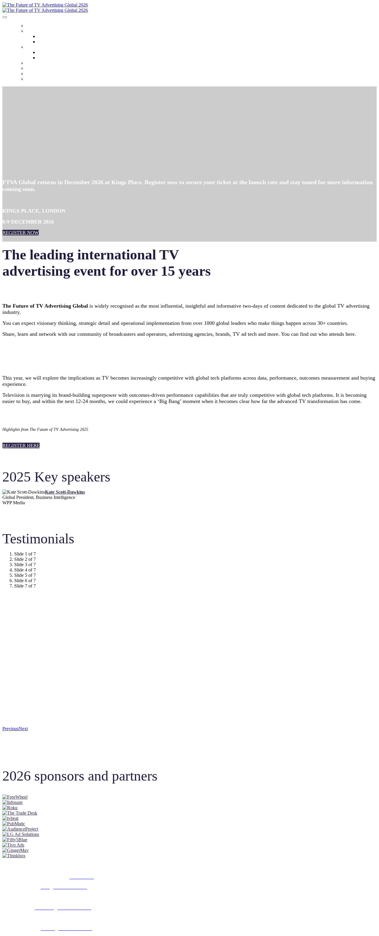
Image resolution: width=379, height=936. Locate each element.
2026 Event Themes (51, 52)
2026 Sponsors (36, 63)
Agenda (32, 47)
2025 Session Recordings (55, 58)
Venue (42, 42)
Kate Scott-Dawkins (65, 492)
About (31, 31)
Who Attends (46, 36)
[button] (20, 232)
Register (32, 79)
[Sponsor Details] (15, 796)
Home (30, 26)
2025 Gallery (36, 69)
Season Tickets (37, 74)
